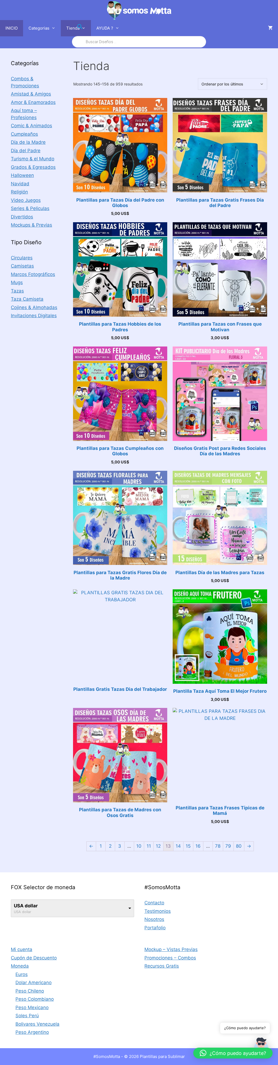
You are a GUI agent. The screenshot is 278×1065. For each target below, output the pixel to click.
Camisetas (22, 266)
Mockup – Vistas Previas (171, 949)
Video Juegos (26, 200)
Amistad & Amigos (31, 94)
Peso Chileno (29, 991)
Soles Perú (27, 1015)
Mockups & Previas (31, 225)
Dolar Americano (33, 982)
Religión (19, 192)
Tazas (17, 291)
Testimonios (157, 911)
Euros (21, 974)
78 (217, 846)
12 (158, 846)
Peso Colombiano (34, 999)
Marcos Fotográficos (33, 274)
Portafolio (155, 927)
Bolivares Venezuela (37, 1024)
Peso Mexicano (32, 1007)
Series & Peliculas (30, 208)
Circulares (22, 257)
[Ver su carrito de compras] (270, 28)
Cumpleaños (24, 134)
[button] (233, 1053)
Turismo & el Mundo (32, 158)
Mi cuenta (21, 949)
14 (178, 846)
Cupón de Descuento (34, 958)
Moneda (20, 966)
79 (228, 846)
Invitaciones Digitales (34, 315)
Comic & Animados (31, 125)
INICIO (11, 28)
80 (239, 846)
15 (188, 846)
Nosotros (154, 919)
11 (149, 846)
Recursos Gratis (161, 966)
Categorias (39, 28)
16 (198, 846)
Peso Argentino (32, 1032)
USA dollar (26, 905)
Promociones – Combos (170, 958)
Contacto (154, 902)
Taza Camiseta (27, 299)
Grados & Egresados (33, 167)
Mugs (17, 282)
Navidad (20, 183)
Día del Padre (25, 150)
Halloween (22, 175)
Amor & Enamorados (33, 102)
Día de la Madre (28, 142)
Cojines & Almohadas (34, 307)
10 (138, 846)
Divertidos (22, 217)
